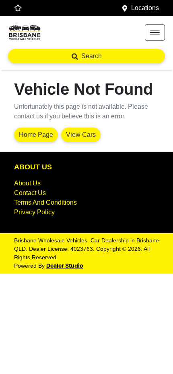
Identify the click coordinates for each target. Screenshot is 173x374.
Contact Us (30, 192)
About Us (27, 183)
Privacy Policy (34, 212)
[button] (155, 32)
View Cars (81, 134)
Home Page (36, 134)
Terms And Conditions (45, 202)
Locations (145, 7)
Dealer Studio (64, 266)
